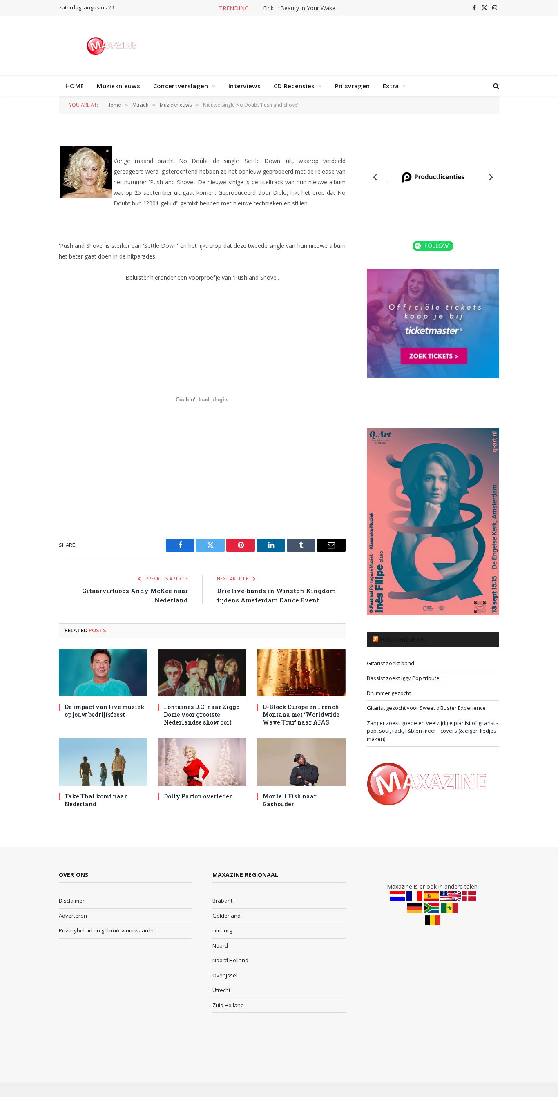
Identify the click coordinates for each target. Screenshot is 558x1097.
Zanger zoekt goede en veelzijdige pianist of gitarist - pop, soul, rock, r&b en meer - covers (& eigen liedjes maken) (432, 730)
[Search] (495, 86)
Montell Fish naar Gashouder (290, 800)
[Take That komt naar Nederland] (103, 761)
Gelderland (226, 915)
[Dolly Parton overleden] (202, 761)
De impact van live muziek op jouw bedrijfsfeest (105, 710)
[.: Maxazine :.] (112, 45)
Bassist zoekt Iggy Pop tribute (403, 678)
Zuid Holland (228, 1005)
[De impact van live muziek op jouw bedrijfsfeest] (103, 672)
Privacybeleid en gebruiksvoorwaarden (108, 930)
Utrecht (221, 990)
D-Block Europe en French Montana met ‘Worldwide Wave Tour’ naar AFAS (301, 714)
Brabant (222, 900)
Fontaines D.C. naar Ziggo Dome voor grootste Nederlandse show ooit (296, 8)
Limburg (222, 930)
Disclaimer (72, 900)
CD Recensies (294, 86)
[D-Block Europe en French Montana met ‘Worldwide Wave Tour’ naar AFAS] (301, 672)
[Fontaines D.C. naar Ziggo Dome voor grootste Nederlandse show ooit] (202, 672)
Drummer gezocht (389, 693)
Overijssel (224, 975)
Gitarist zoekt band (390, 663)
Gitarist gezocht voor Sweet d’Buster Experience (426, 707)
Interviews (244, 86)
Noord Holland (230, 960)
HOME (74, 86)
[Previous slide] (375, 177)
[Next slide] (490, 177)
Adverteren (73, 915)
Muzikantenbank (403, 639)
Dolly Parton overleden (198, 796)
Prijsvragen (352, 86)
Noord (220, 945)
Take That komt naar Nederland (96, 800)
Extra (391, 86)
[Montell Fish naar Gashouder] (301, 761)
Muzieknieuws (118, 86)
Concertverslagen (180, 86)
